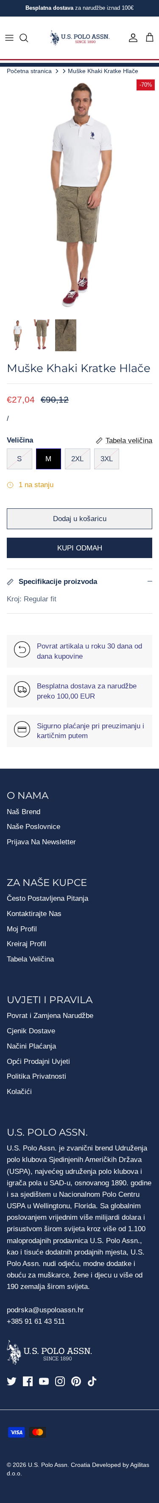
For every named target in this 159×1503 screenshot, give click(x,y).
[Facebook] (28, 1381)
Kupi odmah (79, 548)
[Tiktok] (92, 1381)
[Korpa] (149, 37)
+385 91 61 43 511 (36, 1321)
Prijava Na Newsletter (41, 842)
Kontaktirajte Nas (34, 914)
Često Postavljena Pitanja (47, 898)
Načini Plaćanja (31, 1046)
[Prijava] (131, 37)
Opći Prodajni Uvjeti (38, 1061)
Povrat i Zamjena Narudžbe (50, 1016)
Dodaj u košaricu (79, 519)
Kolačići (19, 1092)
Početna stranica (29, 70)
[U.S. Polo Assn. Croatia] (79, 38)
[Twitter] (12, 1381)
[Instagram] (60, 1381)
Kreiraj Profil (26, 944)
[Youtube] (44, 1381)
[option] (79, 194)
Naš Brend (23, 812)
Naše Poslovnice (33, 827)
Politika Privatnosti (36, 1076)
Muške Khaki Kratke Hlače (103, 70)
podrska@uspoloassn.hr (46, 1310)
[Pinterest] (76, 1381)
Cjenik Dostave (31, 1031)
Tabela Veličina (30, 959)
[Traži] (28, 37)
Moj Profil (22, 929)
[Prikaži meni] (9, 37)
